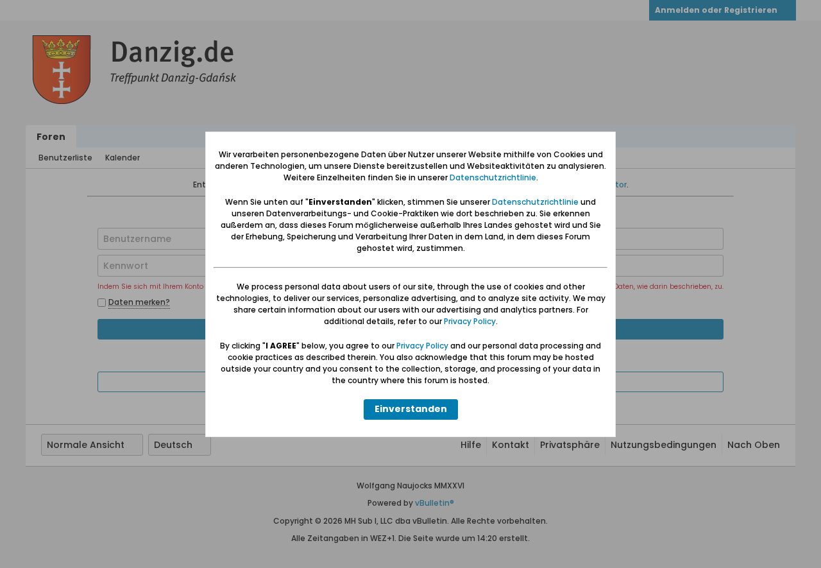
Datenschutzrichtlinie (493, 177)
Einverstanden (411, 408)
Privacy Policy (470, 321)
